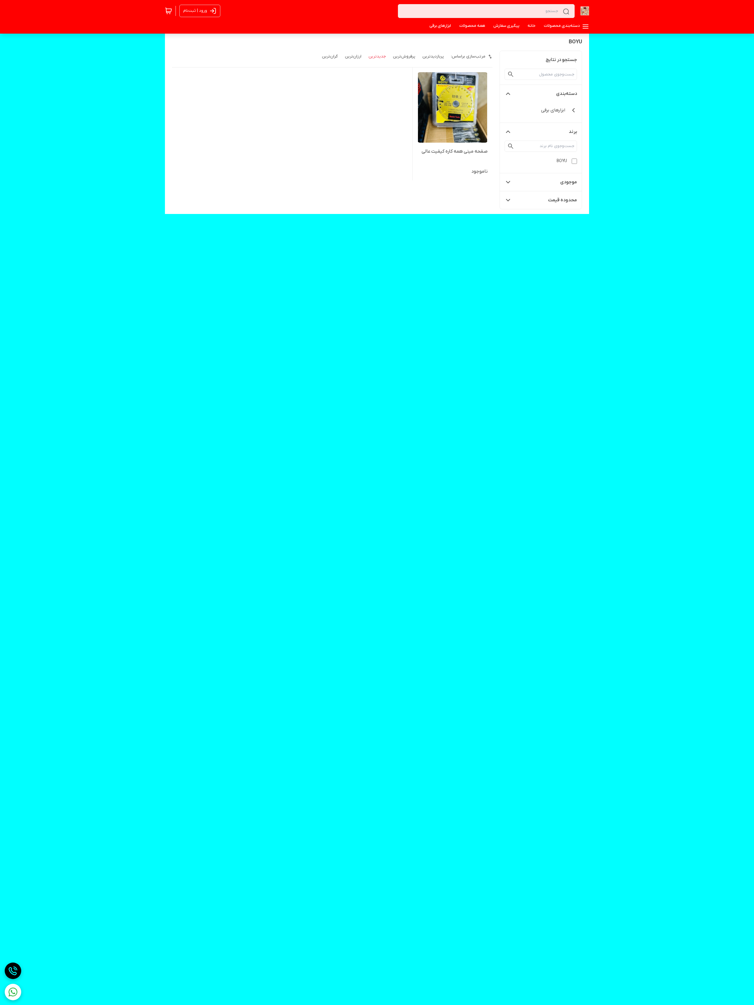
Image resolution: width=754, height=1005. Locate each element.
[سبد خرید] (168, 10)
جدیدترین (377, 56)
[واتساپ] (13, 992)
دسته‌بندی (566, 94)
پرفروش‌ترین (404, 56)
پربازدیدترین (433, 56)
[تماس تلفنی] (13, 971)
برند (573, 132)
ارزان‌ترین (353, 56)
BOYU (562, 161)
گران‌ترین (330, 56)
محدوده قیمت (562, 200)
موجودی (568, 182)
